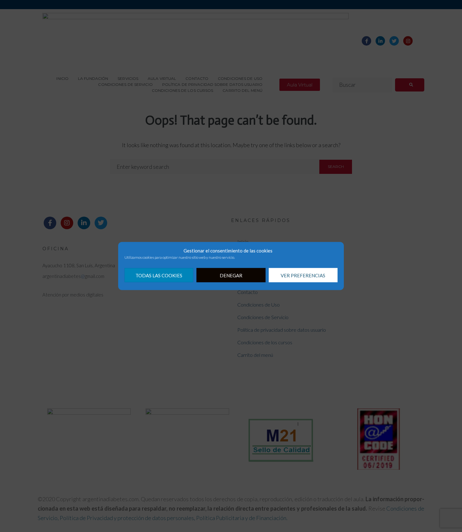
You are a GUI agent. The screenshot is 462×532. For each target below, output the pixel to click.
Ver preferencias (303, 275)
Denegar (231, 275)
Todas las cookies (158, 275)
